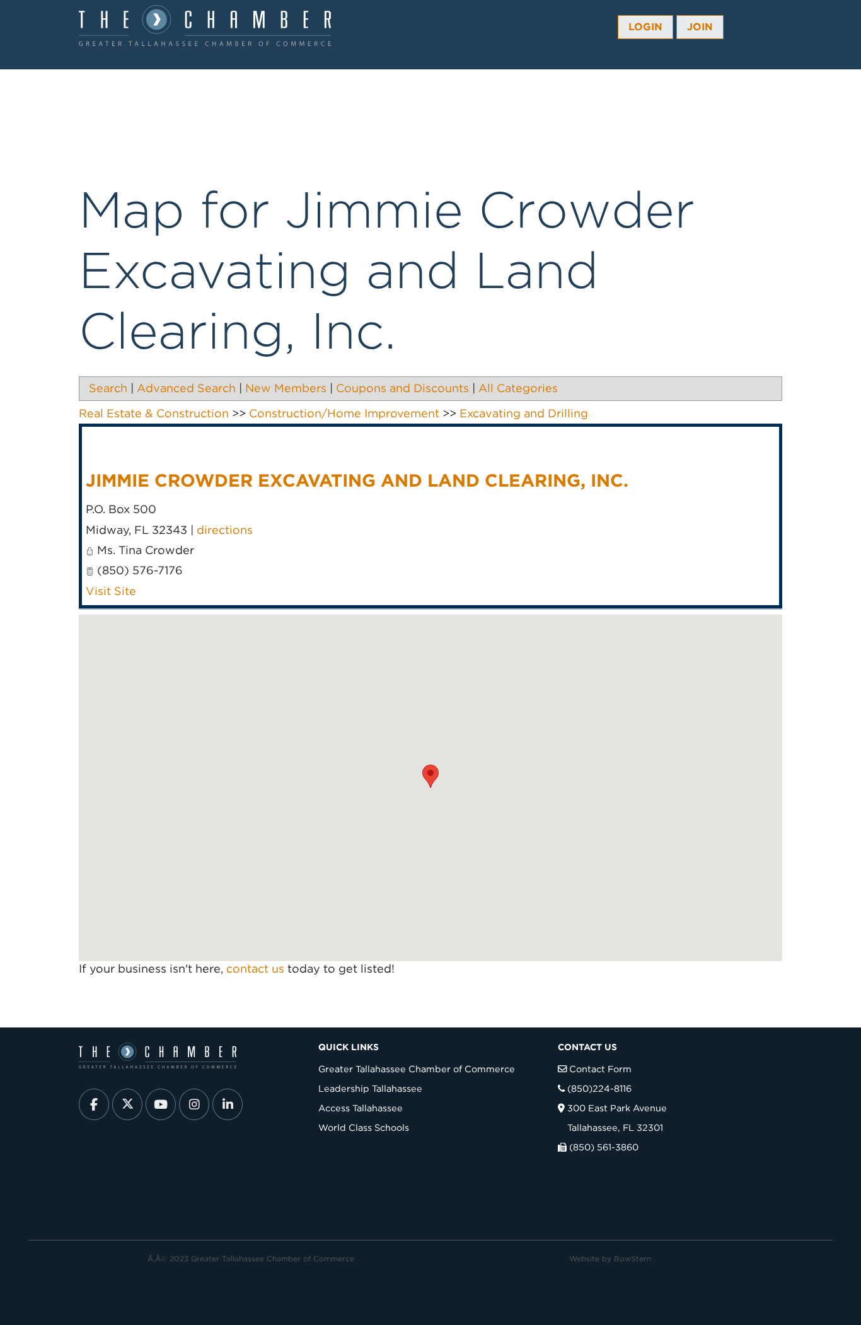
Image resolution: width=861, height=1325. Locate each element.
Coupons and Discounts (402, 388)
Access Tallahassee (360, 1107)
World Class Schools (363, 1127)
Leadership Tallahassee (370, 1088)
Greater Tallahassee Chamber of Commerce (416, 1068)
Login (645, 27)
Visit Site (111, 591)
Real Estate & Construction (154, 413)
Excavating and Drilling (523, 413)
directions (225, 529)
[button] (430, 776)
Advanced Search (186, 388)
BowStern (632, 1258)
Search (108, 388)
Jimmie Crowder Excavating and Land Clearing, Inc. (357, 480)
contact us (255, 968)
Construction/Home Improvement (344, 413)
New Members (285, 388)
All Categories (518, 388)
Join (700, 27)
